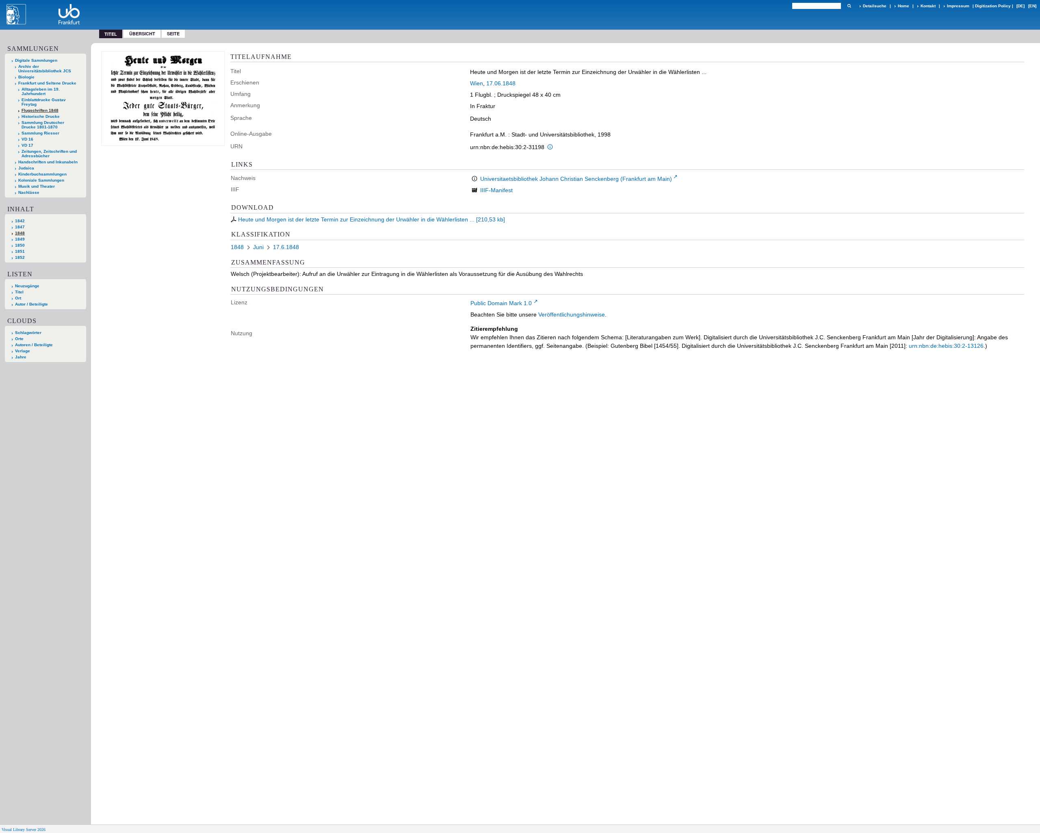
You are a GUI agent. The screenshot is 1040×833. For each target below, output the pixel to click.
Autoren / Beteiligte (34, 345)
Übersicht (142, 33)
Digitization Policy (993, 6)
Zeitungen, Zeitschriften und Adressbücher (49, 153)
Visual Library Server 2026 (24, 829)
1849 (20, 239)
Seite (173, 33)
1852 (20, 257)
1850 (20, 245)
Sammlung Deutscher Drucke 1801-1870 (43, 124)
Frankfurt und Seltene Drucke (47, 83)
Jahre (20, 357)
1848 (20, 233)
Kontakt (928, 6)
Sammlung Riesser (40, 133)
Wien (476, 83)
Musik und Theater (36, 186)
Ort (18, 298)
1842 (20, 221)
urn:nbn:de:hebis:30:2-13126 (946, 346)
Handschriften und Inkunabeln (48, 162)
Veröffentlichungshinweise (571, 314)
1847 (20, 227)
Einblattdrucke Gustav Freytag (44, 102)
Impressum (958, 6)
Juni (258, 247)
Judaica (26, 168)
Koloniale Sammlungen (41, 180)
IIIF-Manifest (496, 190)
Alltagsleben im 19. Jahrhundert (41, 91)
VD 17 (27, 145)
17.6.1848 (286, 247)
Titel (19, 292)
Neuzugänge (27, 286)
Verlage (22, 351)
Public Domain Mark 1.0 (501, 303)
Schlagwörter (28, 332)
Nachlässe (28, 192)
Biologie (26, 77)
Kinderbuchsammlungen (42, 174)
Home (903, 6)
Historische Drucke (41, 116)
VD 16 (27, 139)
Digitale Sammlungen (36, 60)
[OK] (849, 5)
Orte (19, 338)
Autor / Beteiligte (31, 304)
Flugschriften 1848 (40, 110)
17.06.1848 (501, 83)
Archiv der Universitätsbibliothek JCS (44, 68)
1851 (20, 251)
